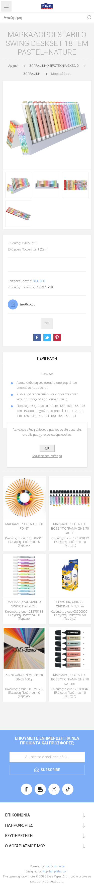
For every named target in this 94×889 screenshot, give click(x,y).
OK (47, 448)
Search (89, 18)
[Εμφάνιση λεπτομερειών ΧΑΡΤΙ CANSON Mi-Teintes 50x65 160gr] (24, 648)
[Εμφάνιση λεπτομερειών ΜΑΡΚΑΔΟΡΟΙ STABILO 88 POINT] (24, 497)
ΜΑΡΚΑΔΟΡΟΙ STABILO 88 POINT (24, 526)
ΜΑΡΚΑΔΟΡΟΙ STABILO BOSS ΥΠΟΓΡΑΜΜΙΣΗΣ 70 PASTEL (70, 528)
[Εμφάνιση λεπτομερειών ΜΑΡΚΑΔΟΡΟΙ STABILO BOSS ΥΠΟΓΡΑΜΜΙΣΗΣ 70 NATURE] (70, 648)
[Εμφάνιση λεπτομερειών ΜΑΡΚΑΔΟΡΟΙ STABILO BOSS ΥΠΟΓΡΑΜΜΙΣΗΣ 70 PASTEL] (70, 497)
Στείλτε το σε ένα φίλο (47, 323)
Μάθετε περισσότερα (47, 456)
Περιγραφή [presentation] (47, 358)
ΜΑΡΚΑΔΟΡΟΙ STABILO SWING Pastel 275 (24, 604)
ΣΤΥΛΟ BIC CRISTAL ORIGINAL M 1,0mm (70, 604)
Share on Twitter (47, 337)
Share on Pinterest (57, 337)
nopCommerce (54, 866)
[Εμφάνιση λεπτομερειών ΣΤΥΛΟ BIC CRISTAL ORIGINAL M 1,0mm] (70, 575)
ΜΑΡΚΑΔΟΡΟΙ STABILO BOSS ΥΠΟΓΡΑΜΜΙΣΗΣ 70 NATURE (70, 679)
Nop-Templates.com (55, 871)
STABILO (39, 281)
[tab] (47, 358)
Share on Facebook (37, 337)
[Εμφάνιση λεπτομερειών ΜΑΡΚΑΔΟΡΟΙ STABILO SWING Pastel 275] (24, 575)
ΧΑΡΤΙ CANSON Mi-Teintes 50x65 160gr (24, 677)
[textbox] (42, 18)
